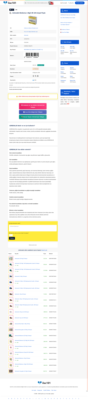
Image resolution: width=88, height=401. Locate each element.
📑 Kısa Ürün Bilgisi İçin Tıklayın (32, 112)
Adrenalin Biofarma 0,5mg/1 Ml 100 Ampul (24, 352)
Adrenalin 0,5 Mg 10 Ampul (21, 276)
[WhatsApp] (38, 76)
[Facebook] (33, 76)
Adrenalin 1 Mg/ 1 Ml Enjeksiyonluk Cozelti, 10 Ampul (26, 298)
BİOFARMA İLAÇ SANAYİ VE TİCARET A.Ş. (33, 49)
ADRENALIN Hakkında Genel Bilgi (68, 14)
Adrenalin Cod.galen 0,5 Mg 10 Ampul (23, 371)
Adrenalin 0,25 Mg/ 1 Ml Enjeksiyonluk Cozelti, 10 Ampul (27, 263)
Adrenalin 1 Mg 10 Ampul (20, 294)
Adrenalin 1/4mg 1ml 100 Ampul (22, 311)
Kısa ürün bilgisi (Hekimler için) (31, 31)
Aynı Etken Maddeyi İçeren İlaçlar (68, 17)
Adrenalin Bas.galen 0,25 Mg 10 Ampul (23, 329)
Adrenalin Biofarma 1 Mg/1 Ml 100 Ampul (24, 364)
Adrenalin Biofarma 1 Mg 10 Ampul (22, 358)
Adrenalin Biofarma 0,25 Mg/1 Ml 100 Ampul (24, 340)
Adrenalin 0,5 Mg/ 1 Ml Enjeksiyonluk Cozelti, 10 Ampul (27, 281)
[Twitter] (36, 76)
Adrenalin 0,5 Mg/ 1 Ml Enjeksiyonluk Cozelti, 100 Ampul (27, 288)
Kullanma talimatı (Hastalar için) (31, 28)
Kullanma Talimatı (66, 29)
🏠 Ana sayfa (63, 3)
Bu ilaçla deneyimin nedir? (14, 223)
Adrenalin (26, 35)
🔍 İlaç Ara (71, 3)
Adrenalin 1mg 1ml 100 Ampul (21, 317)
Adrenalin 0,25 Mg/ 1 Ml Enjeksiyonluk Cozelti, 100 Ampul (27, 269)
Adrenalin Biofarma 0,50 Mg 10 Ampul (23, 346)
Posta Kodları (79, 2)
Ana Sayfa (34, 390)
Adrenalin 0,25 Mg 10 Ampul (21, 258)
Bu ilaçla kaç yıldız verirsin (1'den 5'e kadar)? (19, 233)
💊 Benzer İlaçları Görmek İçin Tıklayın (32, 117)
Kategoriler (39, 390)
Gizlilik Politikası (46, 390)
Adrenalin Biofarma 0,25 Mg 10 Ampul (23, 335)
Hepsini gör (44, 250)
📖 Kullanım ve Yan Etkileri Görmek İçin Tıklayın (32, 106)
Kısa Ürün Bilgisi (65, 32)
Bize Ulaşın (53, 390)
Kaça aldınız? (41, 65)
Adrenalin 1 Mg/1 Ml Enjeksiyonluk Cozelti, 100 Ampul (26, 304)
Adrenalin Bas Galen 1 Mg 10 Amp (22, 323)
